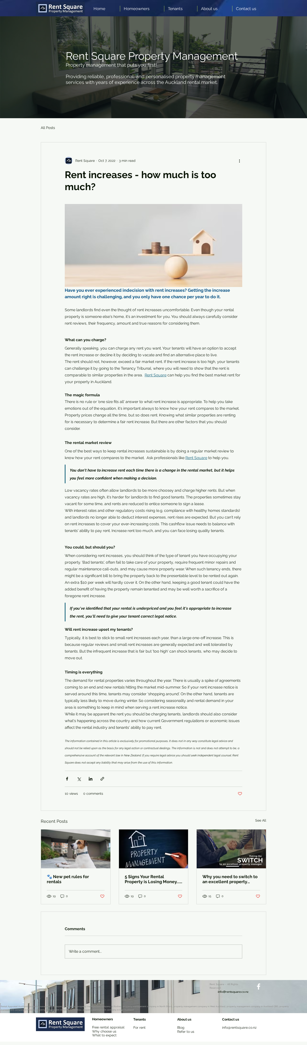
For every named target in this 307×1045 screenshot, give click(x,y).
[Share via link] (102, 778)
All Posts (48, 128)
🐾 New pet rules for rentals (68, 879)
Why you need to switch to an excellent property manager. (230, 879)
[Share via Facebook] (67, 778)
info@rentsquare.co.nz (239, 1027)
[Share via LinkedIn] (90, 778)
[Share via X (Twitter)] (79, 778)
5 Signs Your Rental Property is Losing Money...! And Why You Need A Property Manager (153, 879)
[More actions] (239, 160)
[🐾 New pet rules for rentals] (75, 848)
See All (260, 820)
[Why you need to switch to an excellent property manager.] (231, 848)
